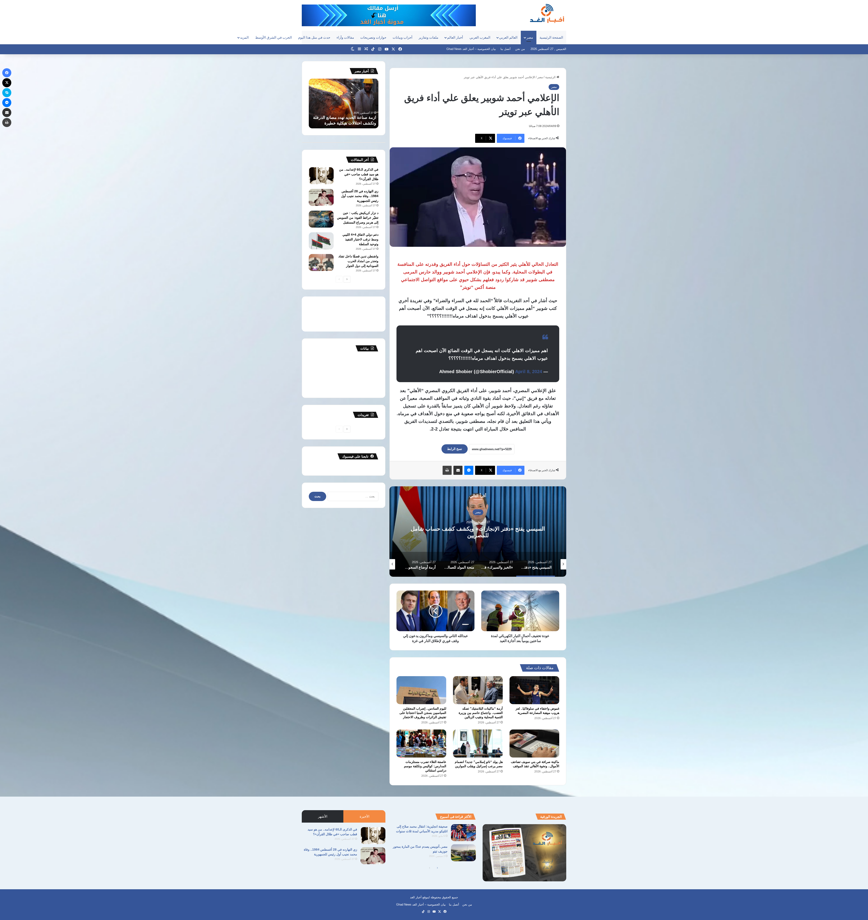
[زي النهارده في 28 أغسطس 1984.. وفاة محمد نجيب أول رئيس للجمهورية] (321, 197)
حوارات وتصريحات (373, 37)
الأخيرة (364, 816)
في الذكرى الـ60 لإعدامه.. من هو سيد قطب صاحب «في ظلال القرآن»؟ (358, 174)
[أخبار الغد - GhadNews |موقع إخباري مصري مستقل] (547, 13)
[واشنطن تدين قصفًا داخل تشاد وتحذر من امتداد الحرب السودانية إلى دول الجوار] (321, 262)
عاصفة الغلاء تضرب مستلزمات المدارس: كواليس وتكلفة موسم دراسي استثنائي (425, 766)
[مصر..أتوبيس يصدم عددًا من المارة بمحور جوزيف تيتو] (463, 852)
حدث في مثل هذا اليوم (314, 37)
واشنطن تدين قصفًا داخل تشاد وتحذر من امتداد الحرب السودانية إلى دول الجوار (358, 261)
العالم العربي (508, 37)
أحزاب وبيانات (402, 37)
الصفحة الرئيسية (551, 37)
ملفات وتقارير (428, 37)
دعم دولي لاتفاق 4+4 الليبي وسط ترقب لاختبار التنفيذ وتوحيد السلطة (360, 239)
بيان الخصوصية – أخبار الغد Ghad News (471, 49)
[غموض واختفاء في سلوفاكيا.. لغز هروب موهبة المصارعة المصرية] (534, 690)
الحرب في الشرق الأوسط (273, 37)
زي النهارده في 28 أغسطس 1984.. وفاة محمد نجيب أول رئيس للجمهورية (359, 195)
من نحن (520, 49)
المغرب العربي (479, 37)
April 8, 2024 (528, 371)
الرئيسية (551, 77)
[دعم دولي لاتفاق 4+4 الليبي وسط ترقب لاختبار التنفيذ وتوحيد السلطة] (321, 240)
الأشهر (322, 816)
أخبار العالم (455, 37)
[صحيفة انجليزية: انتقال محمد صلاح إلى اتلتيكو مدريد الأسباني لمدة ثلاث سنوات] (463, 832)
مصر (529, 37)
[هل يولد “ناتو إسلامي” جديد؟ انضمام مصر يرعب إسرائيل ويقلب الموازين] (478, 743)
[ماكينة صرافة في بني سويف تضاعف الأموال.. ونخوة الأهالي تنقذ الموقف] (534, 743)
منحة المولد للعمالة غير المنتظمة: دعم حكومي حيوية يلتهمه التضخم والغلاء (478, 532)
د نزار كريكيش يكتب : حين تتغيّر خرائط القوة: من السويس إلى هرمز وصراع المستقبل (357, 217)
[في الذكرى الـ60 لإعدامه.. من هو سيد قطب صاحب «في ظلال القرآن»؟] (321, 175)
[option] (477, 531)
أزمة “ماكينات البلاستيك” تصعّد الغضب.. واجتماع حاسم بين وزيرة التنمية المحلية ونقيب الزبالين (481, 713)
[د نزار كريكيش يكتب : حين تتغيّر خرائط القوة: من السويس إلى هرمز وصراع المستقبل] (321, 219)
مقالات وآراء (345, 37)
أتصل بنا (505, 49)
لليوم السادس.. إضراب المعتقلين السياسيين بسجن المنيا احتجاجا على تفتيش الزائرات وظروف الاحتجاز (422, 713)
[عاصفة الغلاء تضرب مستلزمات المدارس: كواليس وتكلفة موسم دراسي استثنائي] (421, 743)
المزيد (244, 37)
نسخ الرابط (454, 449)
